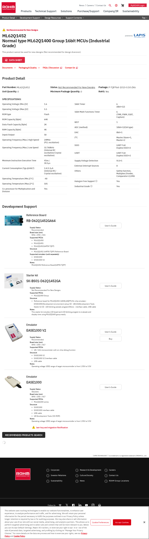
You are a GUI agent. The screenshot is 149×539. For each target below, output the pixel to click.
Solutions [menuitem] (66, 11)
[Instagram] (93, 505)
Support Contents (74, 17)
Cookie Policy (19, 536)
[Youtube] (86, 505)
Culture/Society (86, 475)
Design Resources (53, 17)
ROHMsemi (67, 505)
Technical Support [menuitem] (45, 11)
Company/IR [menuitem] (110, 11)
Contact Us (101, 5)
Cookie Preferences (100, 522)
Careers (90, 5)
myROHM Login (137, 5)
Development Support (30, 17)
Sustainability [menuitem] (131, 11)
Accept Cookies (122, 522)
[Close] (144, 522)
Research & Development (90, 469)
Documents (7, 67)
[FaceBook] (73, 505)
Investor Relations (58, 475)
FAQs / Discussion (51, 67)
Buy (110, 338)
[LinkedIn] (80, 505)
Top (143, 17)
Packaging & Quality (28, 67)
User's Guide (110, 225)
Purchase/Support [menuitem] (88, 11)
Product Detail (8, 17)
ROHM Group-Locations (119, 480)
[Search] (110, 5)
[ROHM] (9, 8)
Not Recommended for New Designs (76, 87)
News (81, 5)
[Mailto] (99, 505)
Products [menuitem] (26, 11)
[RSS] (60, 505)
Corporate (55, 469)
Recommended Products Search (23, 435)
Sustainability (56, 480)
